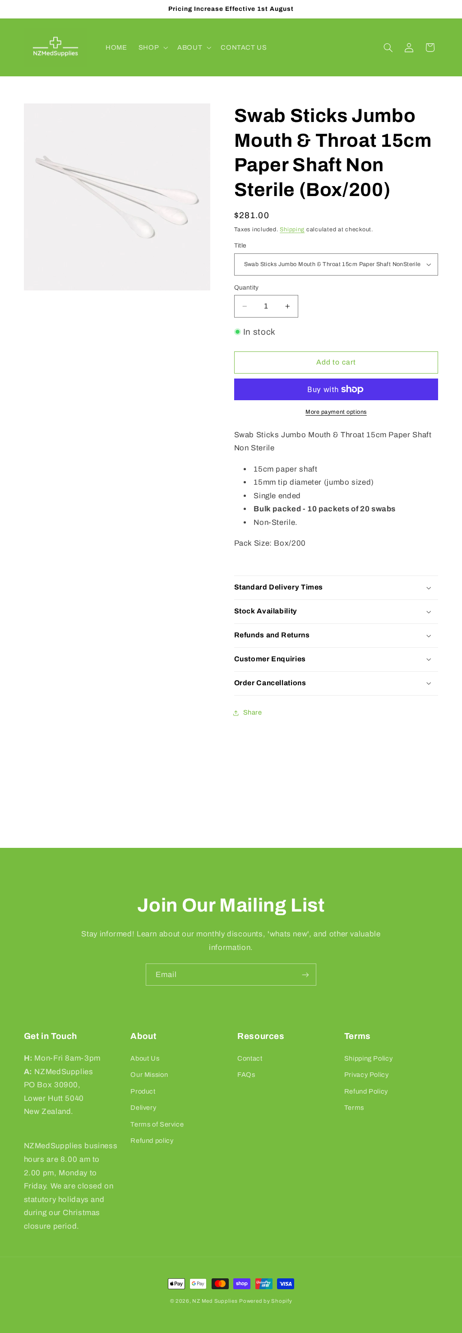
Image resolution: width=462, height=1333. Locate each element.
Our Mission (149, 1074)
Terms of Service (157, 1124)
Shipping (292, 229)
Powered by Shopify (265, 1301)
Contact (249, 1058)
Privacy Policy (366, 1074)
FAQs (246, 1074)
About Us (144, 1058)
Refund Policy (366, 1091)
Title (240, 245)
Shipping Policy (368, 1058)
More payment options (336, 412)
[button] (152, 47)
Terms (354, 1107)
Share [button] (252, 712)
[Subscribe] (305, 975)
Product (142, 1091)
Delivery (143, 1107)
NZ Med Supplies (214, 1301)
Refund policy (151, 1140)
